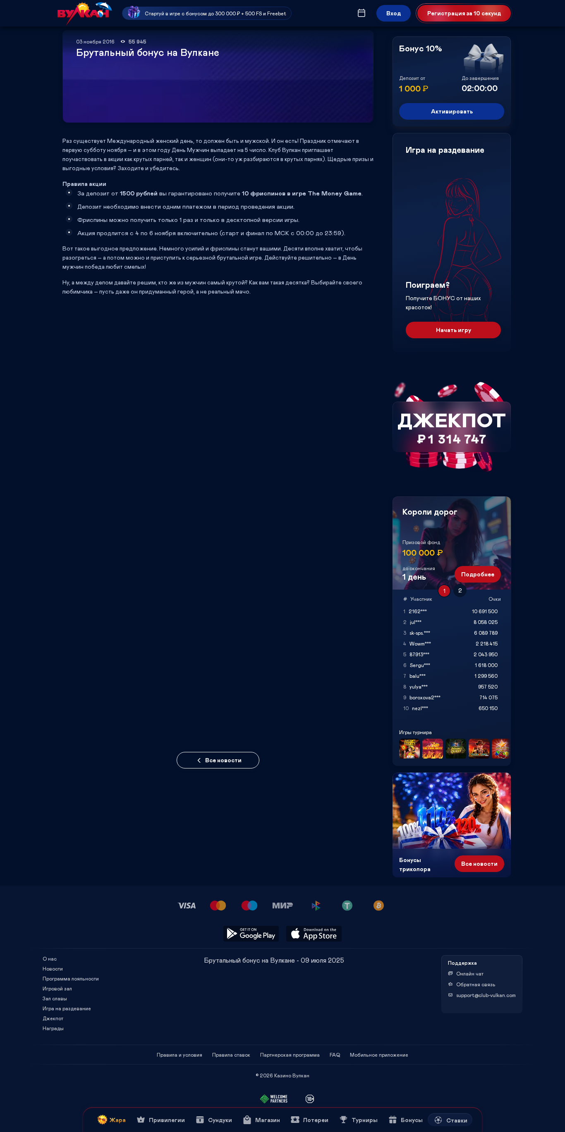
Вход (393, 13)
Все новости (223, 760)
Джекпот (53, 1018)
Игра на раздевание (67, 1008)
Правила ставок (231, 1054)
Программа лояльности (71, 978)
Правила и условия (179, 1054)
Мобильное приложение (379, 1054)
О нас (50, 958)
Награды (53, 1028)
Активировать (452, 111)
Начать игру (453, 330)
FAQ (335, 1054)
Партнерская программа (290, 1054)
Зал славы (55, 998)
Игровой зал (57, 988)
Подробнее (477, 574)
